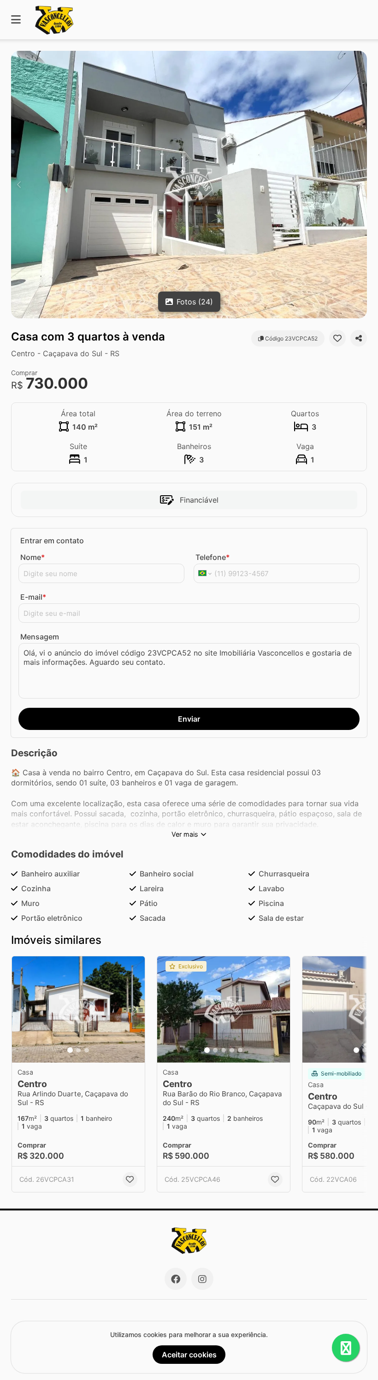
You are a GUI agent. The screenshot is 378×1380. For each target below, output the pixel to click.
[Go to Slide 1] (70, 1050)
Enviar (189, 718)
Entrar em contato (52, 540)
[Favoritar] (337, 338)
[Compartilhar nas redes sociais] (358, 338)
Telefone (212, 557)
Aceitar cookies (189, 1354)
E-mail (33, 597)
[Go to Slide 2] (78, 1050)
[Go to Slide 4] (232, 1050)
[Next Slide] (359, 184)
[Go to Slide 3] (86, 1050)
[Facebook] (176, 1279)
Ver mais (184, 834)
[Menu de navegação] (16, 19)
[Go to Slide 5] (240, 1050)
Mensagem (39, 636)
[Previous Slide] (19, 184)
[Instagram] (202, 1279)
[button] (189, 184)
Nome (32, 557)
